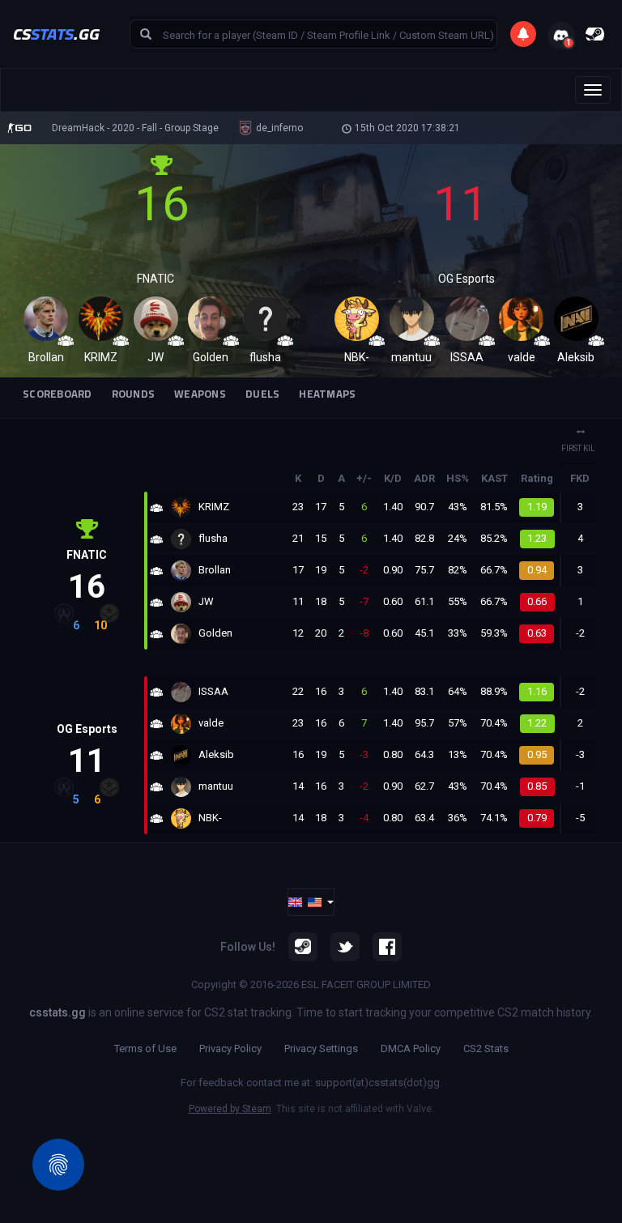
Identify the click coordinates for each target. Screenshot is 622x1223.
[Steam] (302, 946)
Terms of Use (145, 1048)
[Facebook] (387, 946)
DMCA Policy (411, 1048)
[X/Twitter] (345, 946)
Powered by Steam (230, 1108)
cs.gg (56, 34)
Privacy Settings (321, 1048)
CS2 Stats (486, 1048)
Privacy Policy (230, 1048)
